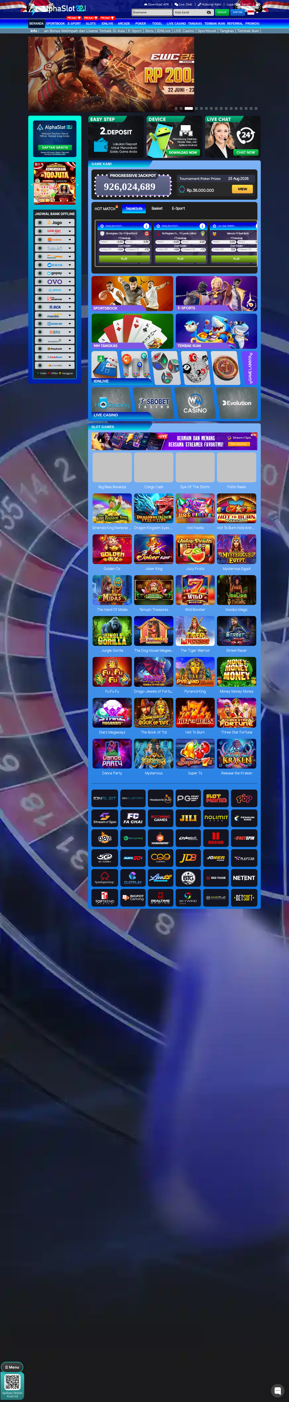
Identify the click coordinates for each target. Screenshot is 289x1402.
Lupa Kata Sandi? (239, 4)
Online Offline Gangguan (56, 373)
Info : (34, 30)
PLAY (124, 259)
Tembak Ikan (215, 23)
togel (157, 23)
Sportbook (55, 23)
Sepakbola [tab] (134, 208)
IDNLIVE (107, 23)
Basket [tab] (157, 208)
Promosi (252, 23)
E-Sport (74, 23)
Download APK (158, 4)
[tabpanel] (177, 243)
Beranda (36, 23)
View (243, 185)
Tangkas (195, 23)
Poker (140, 23)
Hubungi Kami (211, 4)
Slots (91, 23)
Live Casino (176, 23)
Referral (235, 23)
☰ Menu (12, 1367)
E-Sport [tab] (178, 208)
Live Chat (185, 4)
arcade (124, 23)
